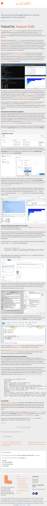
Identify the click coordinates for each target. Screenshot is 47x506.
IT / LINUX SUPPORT (22, 486)
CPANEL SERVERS (22, 480)
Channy (4, 422)
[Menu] (2, 3)
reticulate (19, 193)
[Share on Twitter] (22, 427)
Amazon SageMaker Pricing (28, 415)
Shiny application (16, 345)
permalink (21, 431)
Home (18, 476)
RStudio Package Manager (38, 227)
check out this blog (6, 61)
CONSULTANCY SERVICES (23, 487)
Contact (19, 493)
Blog (2, 13)
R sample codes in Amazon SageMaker (32, 374)
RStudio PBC (18, 53)
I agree (28, 505)
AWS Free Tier (37, 412)
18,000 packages (5, 42)
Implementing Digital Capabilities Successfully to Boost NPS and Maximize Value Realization (11, 443)
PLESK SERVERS (21, 482)
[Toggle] (29, 478)
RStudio (22, 43)
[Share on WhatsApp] (18, 427)
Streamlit (19, 347)
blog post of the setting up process (30, 121)
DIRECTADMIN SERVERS (23, 484)
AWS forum (32, 418)
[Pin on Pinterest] (27, 427)
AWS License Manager (30, 94)
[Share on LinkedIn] (29, 427)
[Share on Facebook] (20, 427)
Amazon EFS (42, 107)
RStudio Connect (24, 227)
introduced (13, 30)
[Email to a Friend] (25, 427)
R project (18, 40)
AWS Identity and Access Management (23, 97)
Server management (22, 478)
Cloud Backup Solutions (22, 490)
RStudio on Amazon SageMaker (16, 54)
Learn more (22, 505)
